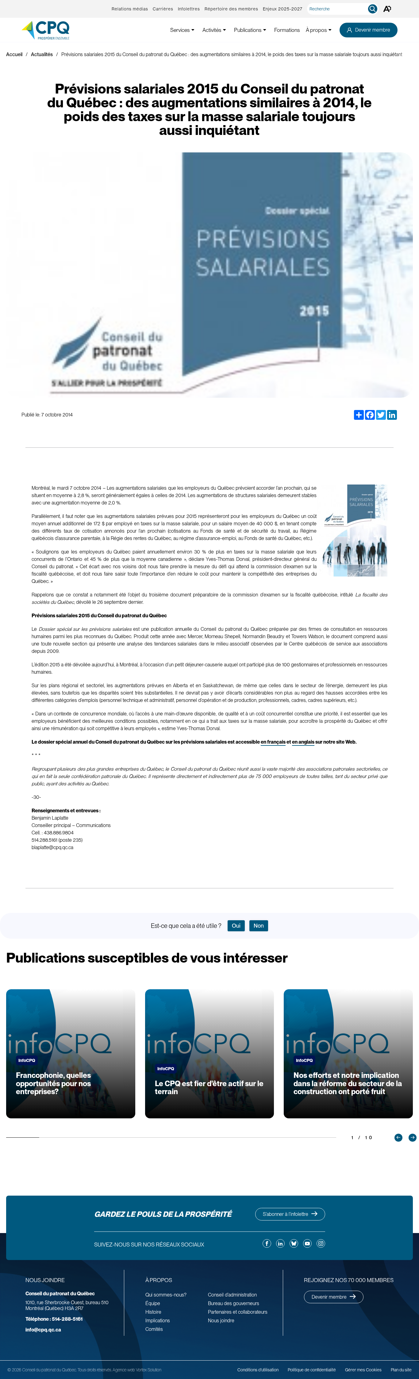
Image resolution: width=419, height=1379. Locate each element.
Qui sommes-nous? (165, 1295)
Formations (287, 30)
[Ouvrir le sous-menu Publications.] (264, 30)
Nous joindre (221, 1320)
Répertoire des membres (231, 8)
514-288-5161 (54, 1319)
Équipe (152, 1303)
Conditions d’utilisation (258, 1369)
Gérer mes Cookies (363, 1369)
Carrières (163, 8)
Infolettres (189, 8)
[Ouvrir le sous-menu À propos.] (330, 30)
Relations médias (130, 8)
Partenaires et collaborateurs (237, 1312)
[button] (398, 1137)
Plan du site (401, 1369)
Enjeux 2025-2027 (282, 8)
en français (273, 742)
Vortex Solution (148, 1369)
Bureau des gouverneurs (233, 1303)
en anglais (303, 742)
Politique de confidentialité (312, 1369)
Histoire (153, 1312)
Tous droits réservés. (95, 1369)
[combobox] (344, 9)
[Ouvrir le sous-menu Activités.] (224, 30)
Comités (154, 1329)
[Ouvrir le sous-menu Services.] (193, 30)
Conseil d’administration (232, 1295)
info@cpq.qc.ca (43, 1330)
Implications (157, 1320)
